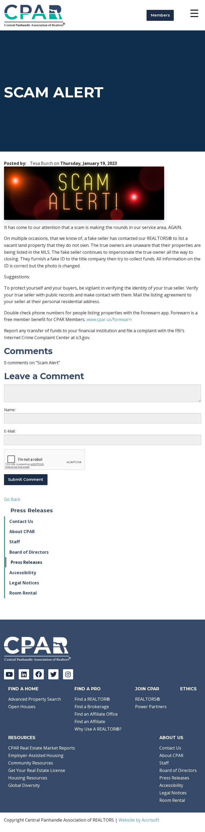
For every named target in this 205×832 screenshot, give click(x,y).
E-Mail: (9, 431)
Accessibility (22, 573)
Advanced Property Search (34, 699)
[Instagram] (68, 674)
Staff (14, 542)
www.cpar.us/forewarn (109, 319)
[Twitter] (53, 674)
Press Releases (26, 562)
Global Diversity (24, 785)
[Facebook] (38, 674)
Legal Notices (24, 583)
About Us (171, 737)
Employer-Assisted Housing (36, 755)
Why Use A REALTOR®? (97, 729)
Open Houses (22, 707)
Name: (9, 409)
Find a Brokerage (91, 707)
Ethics (188, 688)
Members (160, 15)
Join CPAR (147, 688)
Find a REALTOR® (92, 699)
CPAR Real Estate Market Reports (41, 748)
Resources (22, 737)
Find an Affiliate (89, 721)
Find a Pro (87, 688)
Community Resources (30, 763)
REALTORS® (147, 699)
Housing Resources (27, 778)
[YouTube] (9, 674)
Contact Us (21, 521)
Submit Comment (25, 479)
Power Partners (151, 707)
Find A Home (23, 688)
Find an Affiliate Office (96, 714)
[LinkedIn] (24, 674)
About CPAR (22, 531)
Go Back (12, 499)
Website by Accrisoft (139, 820)
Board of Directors (29, 552)
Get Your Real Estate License (36, 770)
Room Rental (23, 593)
